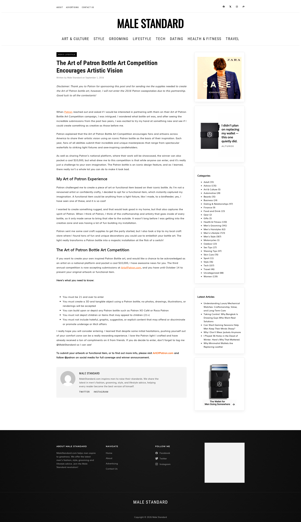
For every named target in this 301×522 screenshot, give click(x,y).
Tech (161, 39)
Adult (206, 181)
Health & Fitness (204, 39)
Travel (232, 39)
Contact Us (112, 468)
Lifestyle (142, 39)
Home (109, 452)
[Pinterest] (243, 7)
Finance (208, 207)
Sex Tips (208, 247)
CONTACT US (88, 7)
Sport (206, 258)
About (59, 7)
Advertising (72, 7)
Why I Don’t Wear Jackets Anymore (222, 332)
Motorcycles (210, 240)
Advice (207, 185)
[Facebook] (224, 7)
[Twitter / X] (230, 7)
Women (208, 276)
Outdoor (208, 243)
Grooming (118, 39)
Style (99, 39)
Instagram (101, 391)
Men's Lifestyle (211, 232)
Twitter (84, 391)
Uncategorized (211, 272)
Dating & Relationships (216, 203)
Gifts (206, 218)
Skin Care (209, 254)
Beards (207, 196)
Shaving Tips (210, 250)
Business (208, 200)
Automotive (210, 192)
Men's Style (210, 236)
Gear (206, 214)
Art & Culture (75, 39)
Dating (176, 39)
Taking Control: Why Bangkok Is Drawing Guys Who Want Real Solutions (221, 317)
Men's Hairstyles (212, 229)
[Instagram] (237, 7)
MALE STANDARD (150, 23)
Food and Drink (212, 211)
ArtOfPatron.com (163, 353)
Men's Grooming (212, 225)
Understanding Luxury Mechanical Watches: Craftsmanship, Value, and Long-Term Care (222, 307)
